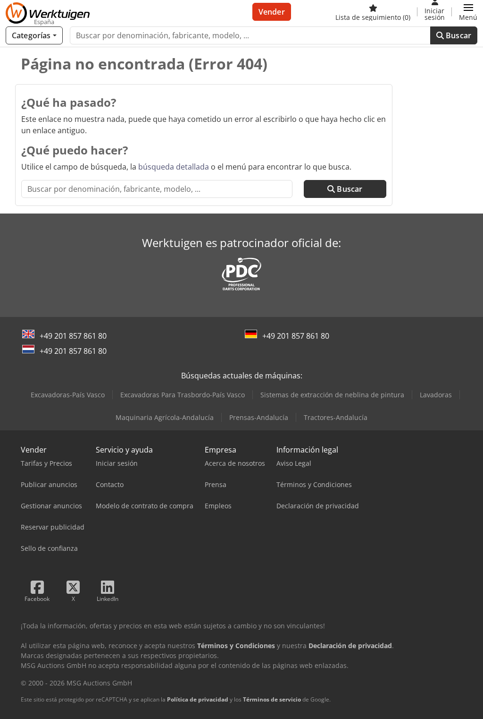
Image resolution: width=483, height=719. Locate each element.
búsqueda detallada (173, 167)
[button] (468, 12)
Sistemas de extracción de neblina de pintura (332, 394)
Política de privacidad (197, 699)
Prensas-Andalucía (258, 417)
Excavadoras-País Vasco (68, 394)
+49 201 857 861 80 (73, 336)
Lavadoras (436, 394)
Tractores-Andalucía (335, 417)
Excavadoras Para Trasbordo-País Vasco (182, 394)
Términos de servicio (272, 699)
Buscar (457, 35)
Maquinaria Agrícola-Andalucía (165, 417)
